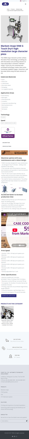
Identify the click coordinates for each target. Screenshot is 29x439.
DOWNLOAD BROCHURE (8, 295)
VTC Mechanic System (6, 397)
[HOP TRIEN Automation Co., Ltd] (5, 4)
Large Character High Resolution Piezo (15, 10)
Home (8, 9)
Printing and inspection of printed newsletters (13, 405)
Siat (2, 394)
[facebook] (14, 436)
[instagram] (16, 436)
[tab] (14, 143)
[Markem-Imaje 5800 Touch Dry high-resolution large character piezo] (7, 312)
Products (13, 9)
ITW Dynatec (4, 392)
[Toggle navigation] (25, 4)
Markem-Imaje (19, 9)
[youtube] (12, 436)
